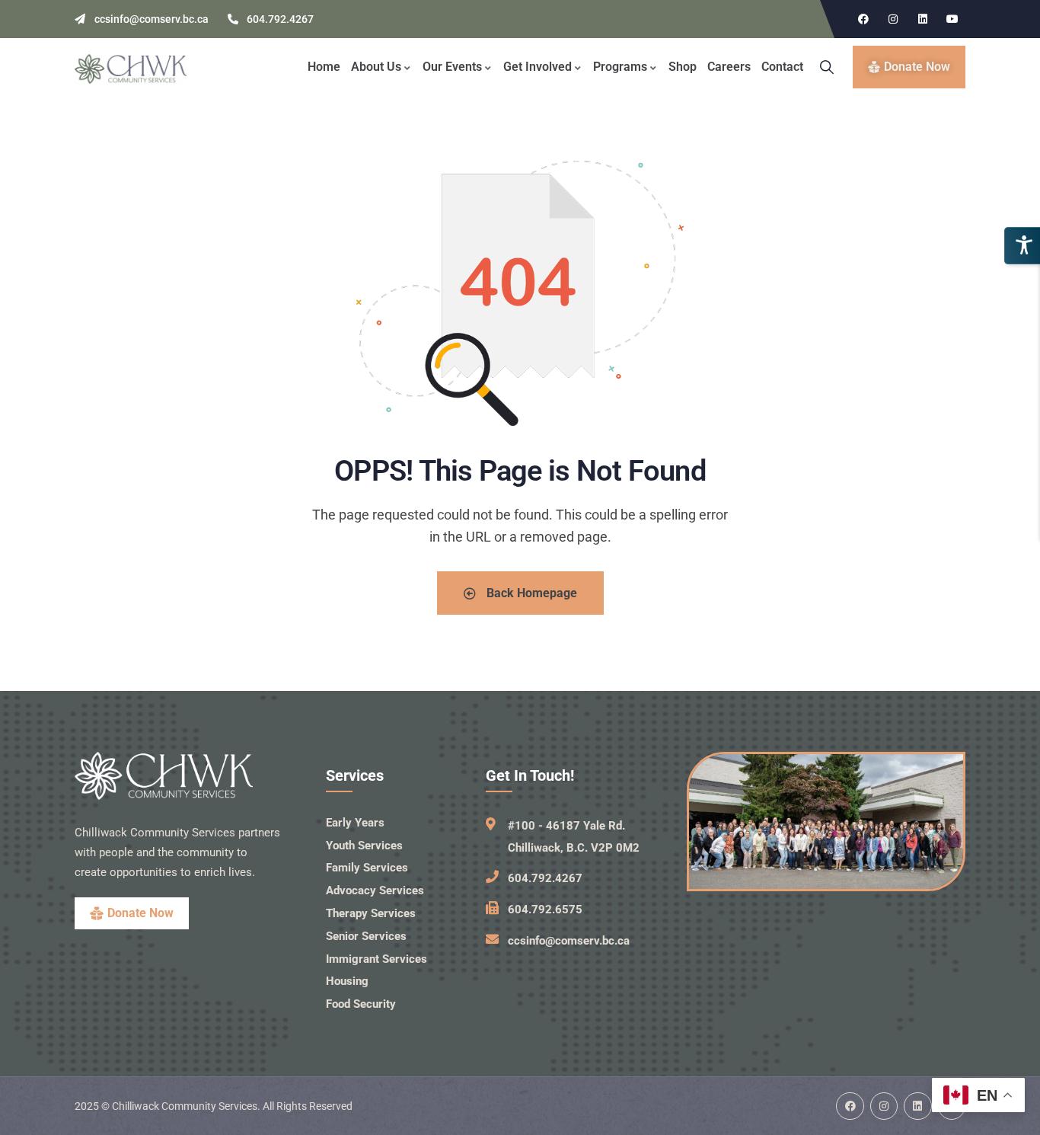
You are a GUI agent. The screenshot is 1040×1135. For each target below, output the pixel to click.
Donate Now (140, 913)
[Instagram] (893, 19)
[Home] (131, 69)
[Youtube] (952, 19)
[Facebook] (863, 19)
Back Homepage (530, 593)
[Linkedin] (922, 19)
